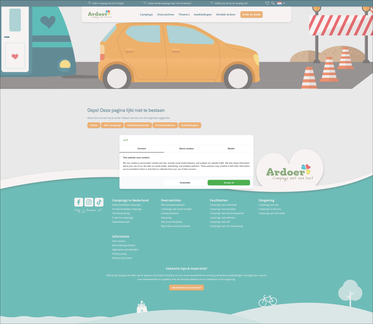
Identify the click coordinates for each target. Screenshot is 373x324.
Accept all (229, 182)
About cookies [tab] (186, 148)
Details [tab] (231, 148)
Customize (185, 182)
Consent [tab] (142, 148)
